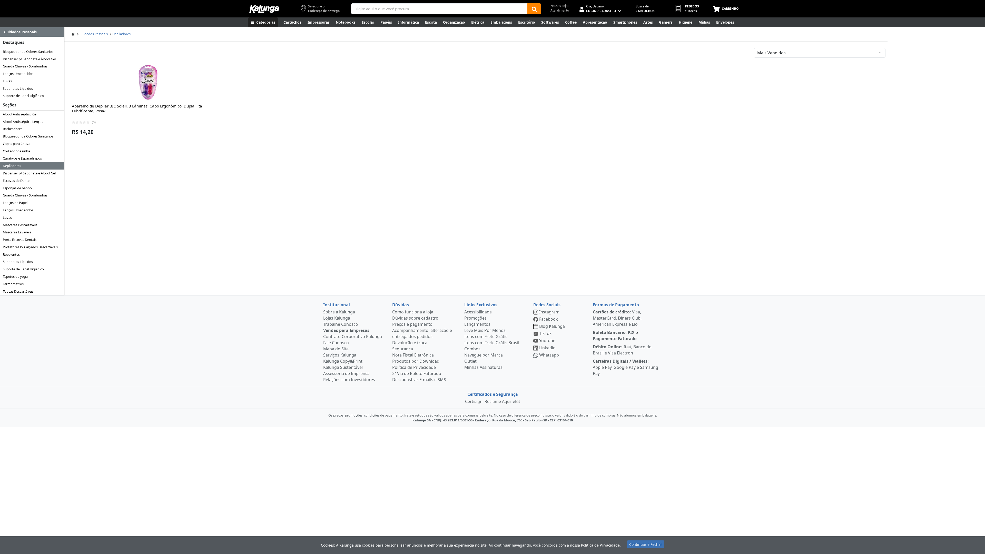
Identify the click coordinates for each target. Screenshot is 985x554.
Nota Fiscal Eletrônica (413, 355)
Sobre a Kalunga (339, 312)
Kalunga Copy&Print (342, 361)
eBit (516, 401)
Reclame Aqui (498, 401)
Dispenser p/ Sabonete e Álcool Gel (29, 59)
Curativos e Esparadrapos (22, 158)
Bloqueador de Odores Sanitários (28, 51)
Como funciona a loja (412, 312)
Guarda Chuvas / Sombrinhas (25, 66)
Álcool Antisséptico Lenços (23, 121)
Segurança (402, 349)
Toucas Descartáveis (18, 291)
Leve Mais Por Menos (485, 330)
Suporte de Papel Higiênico (23, 95)
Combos (472, 349)
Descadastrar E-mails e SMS (419, 379)
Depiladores (12, 165)
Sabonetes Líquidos (18, 88)
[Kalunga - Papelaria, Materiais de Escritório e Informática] (264, 9)
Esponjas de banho (17, 188)
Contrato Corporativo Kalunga (352, 336)
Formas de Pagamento (616, 305)
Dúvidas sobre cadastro (415, 318)
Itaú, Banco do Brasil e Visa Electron (622, 350)
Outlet (470, 361)
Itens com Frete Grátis (485, 336)
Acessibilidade (478, 312)
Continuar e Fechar (645, 544)
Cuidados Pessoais (94, 34)
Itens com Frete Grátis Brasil (491, 342)
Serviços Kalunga (339, 355)
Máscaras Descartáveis (20, 225)
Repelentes (11, 254)
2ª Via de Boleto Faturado (416, 373)
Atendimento (559, 10)
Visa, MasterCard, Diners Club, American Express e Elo (617, 318)
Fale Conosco (336, 342)
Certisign (473, 401)
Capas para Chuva (16, 143)
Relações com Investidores (349, 379)
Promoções (475, 318)
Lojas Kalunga (336, 318)
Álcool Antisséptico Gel (20, 114)
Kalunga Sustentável (343, 367)
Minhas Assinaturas (483, 367)
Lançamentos (477, 324)
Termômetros (13, 284)
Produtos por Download (415, 361)
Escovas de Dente (16, 180)
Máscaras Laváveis (17, 232)
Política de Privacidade (414, 367)
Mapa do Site (336, 349)
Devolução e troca (409, 342)
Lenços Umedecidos (18, 73)
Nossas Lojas (559, 6)
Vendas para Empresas (346, 330)
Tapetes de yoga (15, 276)
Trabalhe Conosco (340, 324)
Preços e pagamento (412, 324)
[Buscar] (534, 8)
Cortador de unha (16, 151)
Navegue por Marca (483, 355)
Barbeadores (12, 128)
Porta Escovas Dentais (19, 239)
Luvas (7, 81)
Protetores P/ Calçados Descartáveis (30, 247)
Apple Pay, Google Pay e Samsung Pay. (625, 367)
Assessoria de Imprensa (346, 373)
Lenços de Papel (15, 202)
